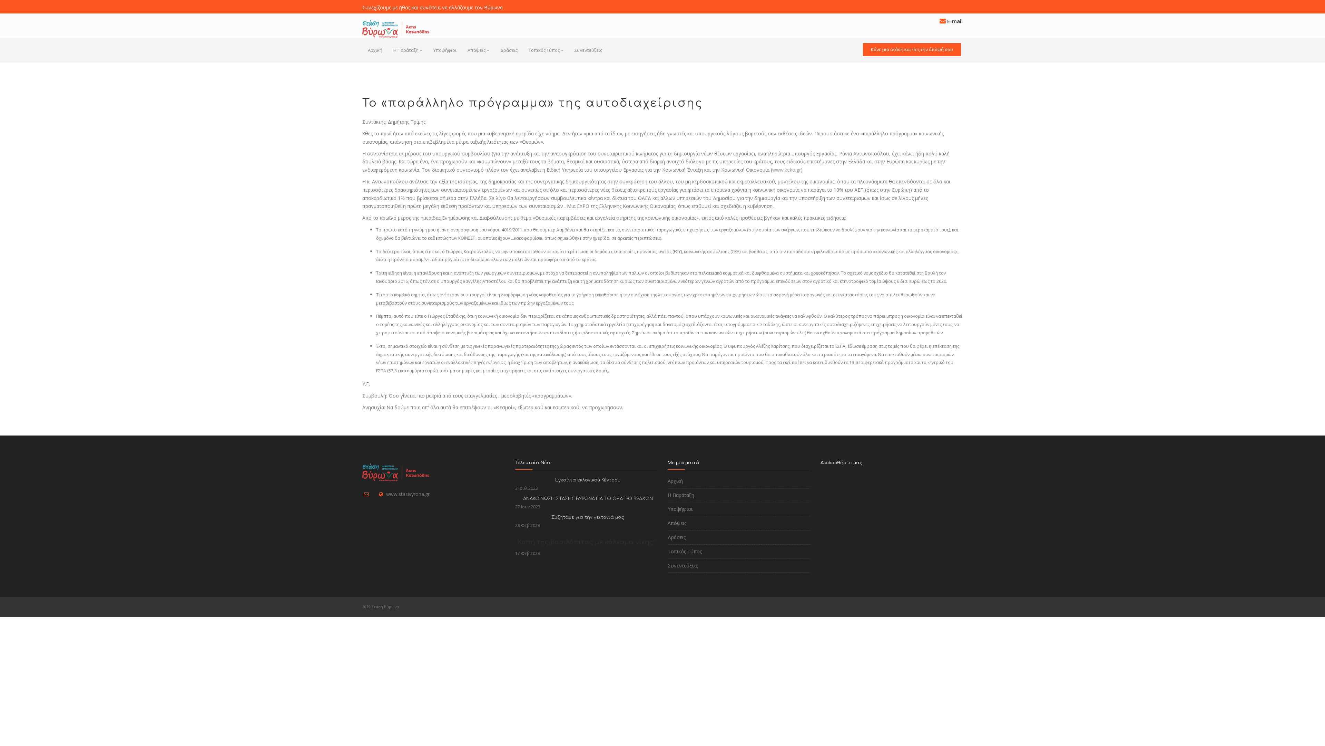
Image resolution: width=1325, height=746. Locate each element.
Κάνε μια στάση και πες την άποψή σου (912, 49)
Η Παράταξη (406, 50)
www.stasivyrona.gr (408, 494)
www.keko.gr (786, 169)
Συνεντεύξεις (588, 50)
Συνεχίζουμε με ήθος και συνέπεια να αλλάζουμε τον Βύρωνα (432, 7)
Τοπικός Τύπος (544, 50)
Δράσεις (509, 50)
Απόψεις (476, 50)
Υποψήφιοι (445, 50)
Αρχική (375, 50)
